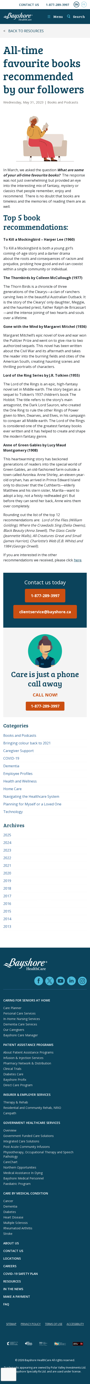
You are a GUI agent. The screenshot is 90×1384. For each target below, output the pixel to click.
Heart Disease (13, 1217)
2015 (7, 911)
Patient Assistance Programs (28, 1045)
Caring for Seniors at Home (26, 1000)
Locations (12, 1258)
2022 (7, 857)
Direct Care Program (18, 1085)
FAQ (6, 1304)
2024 (7, 842)
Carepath (9, 1113)
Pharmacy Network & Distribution (27, 1063)
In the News (13, 1289)
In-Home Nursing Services (21, 1019)
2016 (7, 903)
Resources (12, 1281)
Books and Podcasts (62, 102)
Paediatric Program (17, 1184)
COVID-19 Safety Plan (20, 1274)
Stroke (7, 1234)
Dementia (11, 766)
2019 (7, 880)
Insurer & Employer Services (26, 1095)
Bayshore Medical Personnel (23, 1178)
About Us (11, 1243)
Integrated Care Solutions (21, 1141)
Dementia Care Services (20, 1024)
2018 (7, 888)
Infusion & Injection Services (23, 1058)
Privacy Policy (31, 1324)
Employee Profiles (18, 773)
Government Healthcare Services (31, 1123)
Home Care (12, 788)
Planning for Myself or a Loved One (32, 804)
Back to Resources (26, 31)
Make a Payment (16, 1296)
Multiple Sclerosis (15, 1223)
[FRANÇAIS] (84, 4)
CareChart (10, 1162)
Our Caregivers (13, 1030)
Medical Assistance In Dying (23, 1173)
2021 (7, 865)
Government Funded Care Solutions (28, 1136)
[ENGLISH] (76, 4)
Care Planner (12, 1008)
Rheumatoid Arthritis (17, 1228)
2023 (7, 850)
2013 (7, 926)
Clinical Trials (12, 1069)
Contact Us (29, 5)
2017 (7, 896)
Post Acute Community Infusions (26, 1147)
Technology (13, 811)
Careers (9, 1266)
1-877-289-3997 (57, 5)
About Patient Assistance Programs (28, 1052)
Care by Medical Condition (25, 1193)
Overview (9, 1130)
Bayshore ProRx (14, 1079)
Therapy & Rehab (15, 1102)
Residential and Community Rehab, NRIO (32, 1108)
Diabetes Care (13, 1074)
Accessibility (75, 1324)
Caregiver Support (18, 750)
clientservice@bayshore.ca (45, 611)
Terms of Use (53, 1324)
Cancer (8, 1201)
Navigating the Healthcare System (31, 796)
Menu (55, 16)
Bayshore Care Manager (20, 1035)
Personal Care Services (19, 1013)
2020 (7, 873)
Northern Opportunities (19, 1167)
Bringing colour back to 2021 (27, 743)
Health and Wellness (20, 781)
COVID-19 (11, 758)
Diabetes (9, 1212)
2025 (7, 835)
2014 (7, 918)
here (77, 560)
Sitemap (11, 1324)
